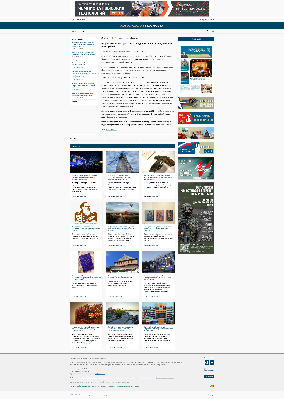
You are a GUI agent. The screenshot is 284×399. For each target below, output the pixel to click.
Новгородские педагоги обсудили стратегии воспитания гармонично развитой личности (83, 44)
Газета (83, 31)
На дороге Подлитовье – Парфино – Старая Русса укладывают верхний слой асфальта (83, 85)
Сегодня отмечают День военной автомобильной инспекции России (83, 53)
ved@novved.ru (100, 374)
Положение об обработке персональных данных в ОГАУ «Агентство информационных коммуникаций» (104, 386)
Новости (73, 31)
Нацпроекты (111, 129)
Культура (118, 38)
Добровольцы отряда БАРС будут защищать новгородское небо (83, 94)
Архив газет (196, 39)
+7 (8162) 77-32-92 (93, 371)
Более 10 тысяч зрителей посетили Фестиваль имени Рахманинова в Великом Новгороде (83, 63)
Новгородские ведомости (165, 378)
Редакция (211, 395)
